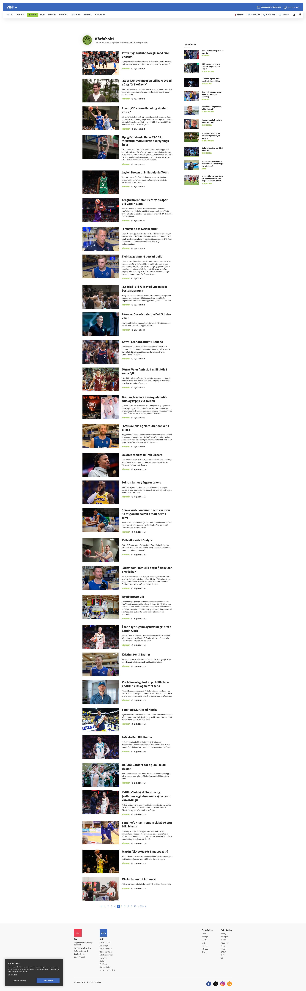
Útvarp (204, 952)
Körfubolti (126, 69)
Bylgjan (223, 949)
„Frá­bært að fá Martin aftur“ (140, 229)
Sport (204, 940)
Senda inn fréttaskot (107, 970)
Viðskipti (205, 937)
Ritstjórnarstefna (106, 952)
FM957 (223, 952)
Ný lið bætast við (133, 597)
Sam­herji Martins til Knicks (139, 709)
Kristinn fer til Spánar (136, 654)
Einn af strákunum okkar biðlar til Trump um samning (211, 94)
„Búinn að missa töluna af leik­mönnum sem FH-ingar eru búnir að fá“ (212, 164)
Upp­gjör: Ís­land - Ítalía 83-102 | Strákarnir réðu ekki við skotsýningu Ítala (145, 141)
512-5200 (106, 943)
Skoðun (204, 946)
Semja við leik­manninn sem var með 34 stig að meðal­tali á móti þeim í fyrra (146, 514)
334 (142, 906)
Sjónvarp (205, 949)
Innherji (223, 934)
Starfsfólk (103, 958)
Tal (222, 958)
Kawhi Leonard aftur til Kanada (142, 342)
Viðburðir (224, 943)
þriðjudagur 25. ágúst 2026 (271, 7)
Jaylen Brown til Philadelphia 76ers (145, 172)
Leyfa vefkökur (48, 981)
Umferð (103, 961)
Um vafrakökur (105, 967)
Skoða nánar (12, 974)
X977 (222, 955)
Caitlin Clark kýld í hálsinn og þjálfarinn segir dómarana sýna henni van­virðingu (146, 796)
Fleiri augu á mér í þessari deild (142, 256)
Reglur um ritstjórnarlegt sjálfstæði (83, 944)
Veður (223, 946)
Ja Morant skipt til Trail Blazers (142, 455)
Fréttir (204, 934)
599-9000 (81, 957)
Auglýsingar (104, 946)
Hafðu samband (106, 949)
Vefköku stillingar (20, 981)
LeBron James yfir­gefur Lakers (141, 482)
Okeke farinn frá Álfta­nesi (139, 879)
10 (135, 906)
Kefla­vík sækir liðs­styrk (137, 540)
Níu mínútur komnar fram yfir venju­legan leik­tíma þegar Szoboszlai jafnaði (212, 178)
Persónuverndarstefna (82, 948)
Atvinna (223, 940)
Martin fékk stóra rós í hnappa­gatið (145, 851)
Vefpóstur (103, 964)
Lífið (203, 943)
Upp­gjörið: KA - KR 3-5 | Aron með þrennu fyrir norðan (211, 136)
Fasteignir (224, 937)
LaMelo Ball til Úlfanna (137, 737)
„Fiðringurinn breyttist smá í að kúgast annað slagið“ (211, 66)
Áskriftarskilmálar (106, 955)
